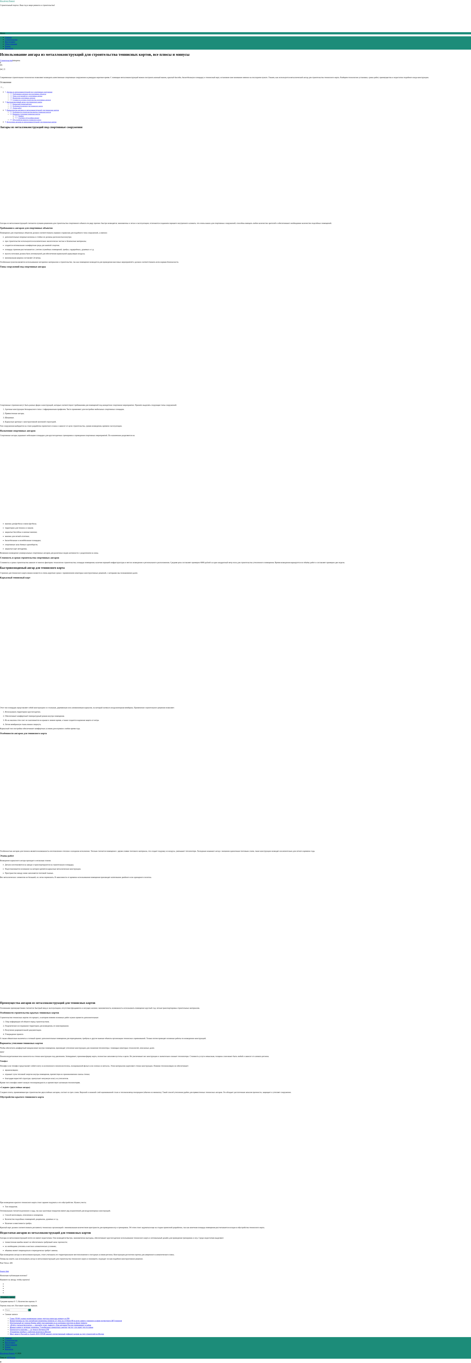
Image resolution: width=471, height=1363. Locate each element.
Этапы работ (17, 108)
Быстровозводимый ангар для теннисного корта (24, 102)
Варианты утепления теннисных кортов (26, 114)
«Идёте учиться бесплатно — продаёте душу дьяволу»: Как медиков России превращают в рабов (50, 1325)
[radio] (238, 1284)
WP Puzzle (11, 1357)
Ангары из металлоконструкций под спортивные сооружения (29, 92)
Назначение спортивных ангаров (24, 98)
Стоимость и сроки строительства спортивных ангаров (32, 100)
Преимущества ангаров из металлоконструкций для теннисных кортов (33, 110)
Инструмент (10, 42)
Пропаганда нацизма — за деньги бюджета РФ (29, 1329)
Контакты (9, 48)
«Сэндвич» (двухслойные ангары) (28, 118)
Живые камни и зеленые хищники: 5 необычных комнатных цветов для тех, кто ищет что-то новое (51, 1327)
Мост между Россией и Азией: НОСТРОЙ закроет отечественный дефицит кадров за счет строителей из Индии (57, 1334)
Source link (4, 1271)
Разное (8, 46)
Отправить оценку (7, 1297)
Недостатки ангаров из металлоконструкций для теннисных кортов (31, 122)
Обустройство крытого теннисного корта (27, 120)
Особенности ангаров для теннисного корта (28, 106)
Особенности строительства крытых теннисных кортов (32, 112)
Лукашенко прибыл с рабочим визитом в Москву (30, 1332)
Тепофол (21, 116)
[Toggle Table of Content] (2, 88)
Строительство (11, 40)
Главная (8, 37)
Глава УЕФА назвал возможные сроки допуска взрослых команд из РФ (40, 1318)
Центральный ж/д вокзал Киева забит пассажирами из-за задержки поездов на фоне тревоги (48, 1323)
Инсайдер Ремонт (7, 1)
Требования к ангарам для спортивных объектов (29, 94)
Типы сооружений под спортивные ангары (27, 96)
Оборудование (11, 44)
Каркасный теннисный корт (22, 104)
